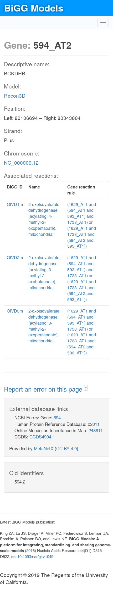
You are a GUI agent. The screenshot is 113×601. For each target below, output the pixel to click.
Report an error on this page (44, 388)
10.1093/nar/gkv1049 (35, 556)
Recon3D (14, 95)
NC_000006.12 (21, 162)
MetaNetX (43, 448)
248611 (96, 430)
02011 (94, 424)
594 (57, 417)
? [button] (86, 388)
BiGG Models (33, 7)
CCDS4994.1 (42, 436)
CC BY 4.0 (66, 448)
